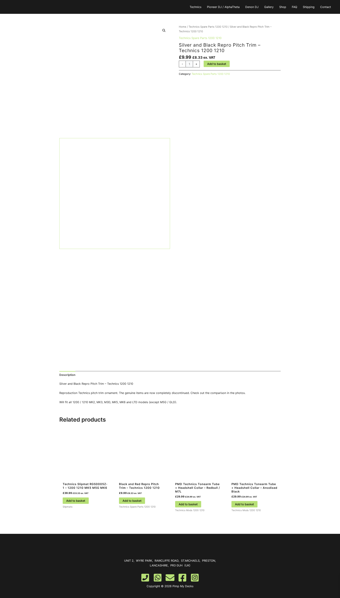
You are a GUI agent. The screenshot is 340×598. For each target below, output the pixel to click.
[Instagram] (195, 577)
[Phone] (145, 577)
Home (182, 26)
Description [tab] (67, 375)
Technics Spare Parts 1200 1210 (208, 26)
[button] (164, 30)
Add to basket (216, 64)
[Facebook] (182, 577)
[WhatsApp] (157, 577)
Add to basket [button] (75, 500)
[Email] (170, 577)
